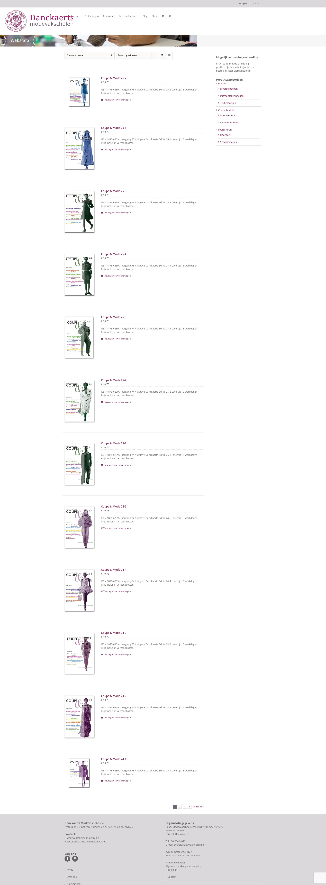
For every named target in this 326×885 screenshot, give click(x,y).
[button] (170, 16)
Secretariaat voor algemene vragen (86, 841)
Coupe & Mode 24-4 (113, 569)
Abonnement (227, 115)
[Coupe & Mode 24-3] (79, 653)
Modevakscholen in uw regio (83, 838)
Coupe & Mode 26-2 (113, 78)
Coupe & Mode (226, 110)
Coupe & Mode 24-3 (113, 633)
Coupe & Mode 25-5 (113, 191)
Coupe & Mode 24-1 (113, 759)
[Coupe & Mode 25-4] (79, 275)
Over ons (72, 876)
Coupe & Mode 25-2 (113, 380)
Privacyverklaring (175, 862)
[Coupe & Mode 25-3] (79, 338)
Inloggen (172, 869)
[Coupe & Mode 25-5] (79, 212)
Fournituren (225, 129)
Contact (172, 876)
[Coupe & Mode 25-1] (79, 464)
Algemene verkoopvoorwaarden (184, 866)
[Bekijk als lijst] (169, 55)
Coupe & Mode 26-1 (113, 128)
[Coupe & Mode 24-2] (79, 717)
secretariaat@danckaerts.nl (189, 844)
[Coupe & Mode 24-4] (79, 590)
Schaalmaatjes (228, 142)
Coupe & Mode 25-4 (113, 254)
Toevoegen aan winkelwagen (117, 99)
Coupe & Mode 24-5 (113, 506)
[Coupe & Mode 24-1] (79, 773)
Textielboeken (228, 103)
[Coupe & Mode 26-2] (79, 92)
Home (70, 869)
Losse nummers (229, 122)
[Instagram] (75, 859)
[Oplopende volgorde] (111, 55)
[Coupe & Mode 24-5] (79, 527)
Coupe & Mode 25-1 (113, 443)
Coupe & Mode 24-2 (113, 696)
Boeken (222, 83)
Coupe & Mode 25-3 (113, 317)
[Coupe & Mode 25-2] (79, 401)
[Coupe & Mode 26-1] (79, 148)
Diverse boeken (229, 88)
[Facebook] (67, 859)
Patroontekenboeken (232, 95)
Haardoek (225, 134)
